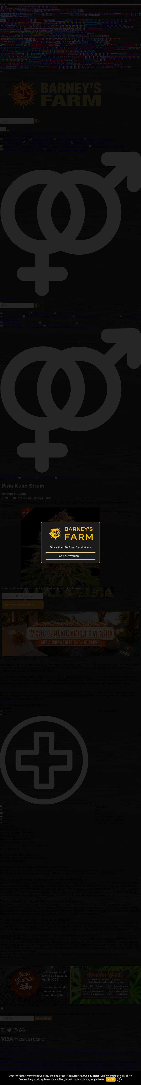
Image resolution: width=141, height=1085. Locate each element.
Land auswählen (68, 556)
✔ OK (111, 1079)
